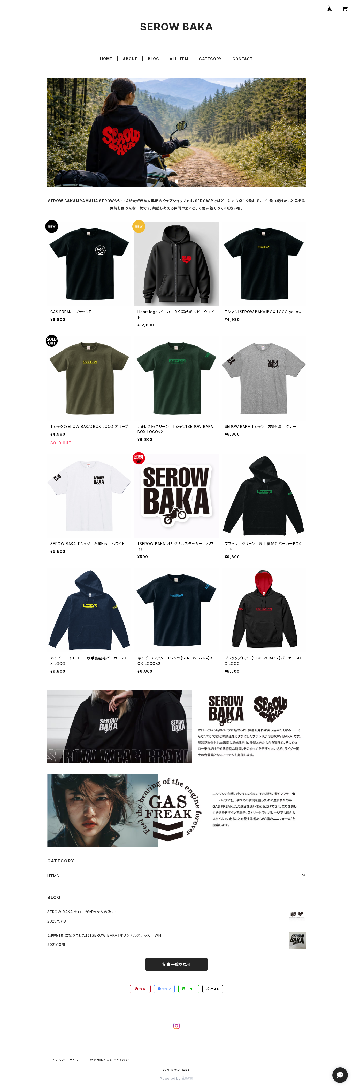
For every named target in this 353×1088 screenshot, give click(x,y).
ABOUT (130, 59)
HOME (106, 59)
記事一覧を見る (176, 964)
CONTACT (242, 59)
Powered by (171, 1079)
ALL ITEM (179, 59)
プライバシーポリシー (66, 1060)
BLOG (153, 59)
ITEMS (53, 876)
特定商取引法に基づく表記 (109, 1060)
